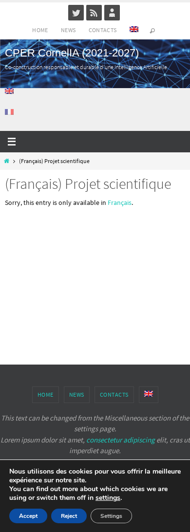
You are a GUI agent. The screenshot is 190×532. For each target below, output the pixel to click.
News (68, 30)
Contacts (103, 30)
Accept (28, 516)
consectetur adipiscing (120, 439)
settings (107, 498)
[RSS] (94, 12)
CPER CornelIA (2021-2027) (72, 53)
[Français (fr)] (10, 112)
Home (40, 30)
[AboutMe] (112, 12)
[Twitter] (76, 12)
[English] (134, 30)
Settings (111, 516)
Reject (69, 516)
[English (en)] (10, 91)
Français (120, 202)
